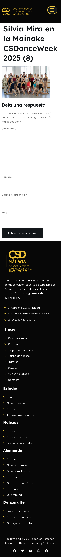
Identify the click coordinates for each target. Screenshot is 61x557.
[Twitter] (23, 551)
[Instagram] (38, 551)
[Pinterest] (46, 551)
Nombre (8, 177)
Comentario (10, 128)
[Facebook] (15, 551)
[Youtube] (31, 551)
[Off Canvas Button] (52, 10)
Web (4, 213)
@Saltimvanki (48, 543)
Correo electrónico (14, 195)
